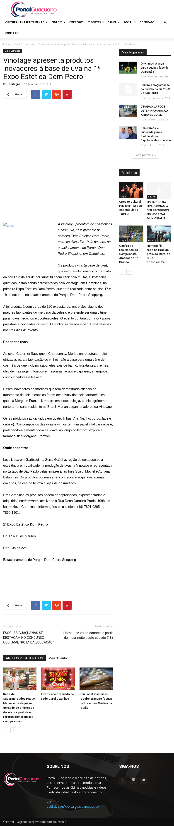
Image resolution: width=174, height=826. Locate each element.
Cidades (56, 22)
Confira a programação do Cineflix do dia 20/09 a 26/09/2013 (156, 89)
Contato (11, 33)
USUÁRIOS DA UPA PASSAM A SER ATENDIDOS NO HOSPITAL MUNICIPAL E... (158, 210)
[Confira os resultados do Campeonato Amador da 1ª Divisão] (131, 234)
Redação (14, 84)
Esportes (94, 22)
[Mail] (143, 780)
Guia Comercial (24, 44)
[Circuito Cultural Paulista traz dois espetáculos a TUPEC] (131, 190)
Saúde (112, 22)
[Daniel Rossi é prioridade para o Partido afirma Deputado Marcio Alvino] (128, 132)
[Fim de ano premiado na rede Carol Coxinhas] (58, 679)
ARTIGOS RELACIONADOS (24, 658)
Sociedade (147, 22)
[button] (165, 22)
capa (123, 196)
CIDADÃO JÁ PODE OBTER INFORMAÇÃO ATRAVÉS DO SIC (154, 110)
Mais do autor (58, 658)
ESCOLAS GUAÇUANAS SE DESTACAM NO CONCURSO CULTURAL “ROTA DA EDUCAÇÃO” (28, 637)
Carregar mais (143, 155)
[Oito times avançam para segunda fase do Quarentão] (128, 68)
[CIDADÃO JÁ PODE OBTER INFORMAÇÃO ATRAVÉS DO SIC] (128, 111)
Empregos (76, 22)
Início (6, 44)
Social (128, 22)
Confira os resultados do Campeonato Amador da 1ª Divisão (128, 254)
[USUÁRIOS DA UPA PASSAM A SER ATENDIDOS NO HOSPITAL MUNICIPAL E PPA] (159, 190)
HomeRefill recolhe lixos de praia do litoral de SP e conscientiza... (158, 254)
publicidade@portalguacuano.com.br (73, 806)
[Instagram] (133, 780)
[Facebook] (122, 780)
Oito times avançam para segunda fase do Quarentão (155, 67)
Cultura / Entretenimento (24, 22)
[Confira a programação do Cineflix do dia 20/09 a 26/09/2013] (128, 89)
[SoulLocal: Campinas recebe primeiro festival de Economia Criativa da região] (96, 679)
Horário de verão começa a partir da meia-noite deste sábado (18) (88, 635)
